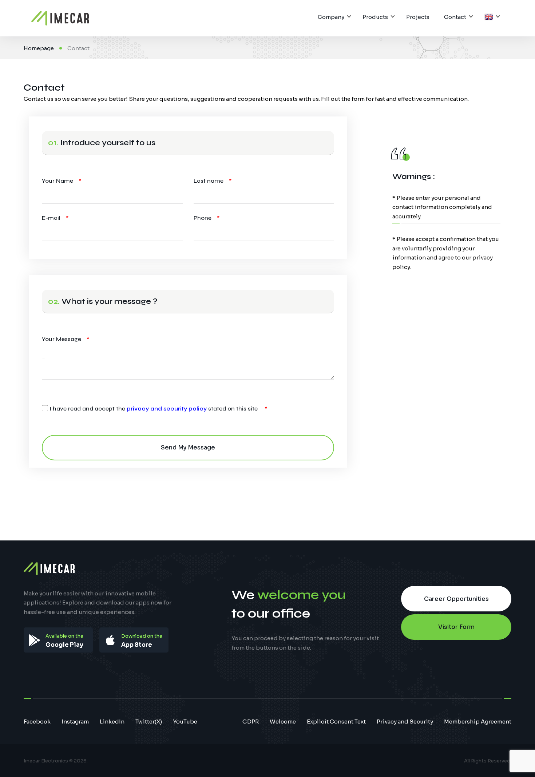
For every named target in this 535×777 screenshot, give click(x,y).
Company (331, 16)
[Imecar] (60, 18)
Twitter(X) (148, 721)
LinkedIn (112, 721)
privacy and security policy (167, 408)
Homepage (39, 48)
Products (375, 16)
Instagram (75, 721)
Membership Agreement (477, 721)
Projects (417, 16)
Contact (455, 16)
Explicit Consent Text (336, 721)
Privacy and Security (405, 721)
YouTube (185, 721)
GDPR (250, 721)
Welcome (283, 721)
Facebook (37, 721)
